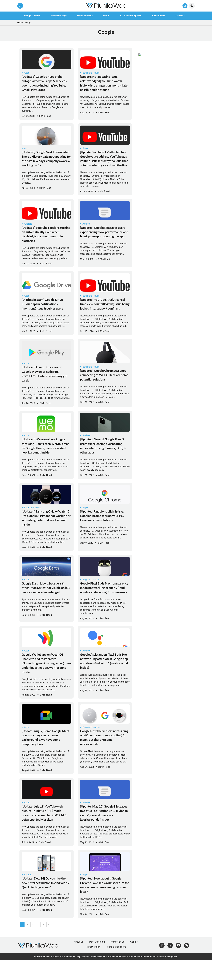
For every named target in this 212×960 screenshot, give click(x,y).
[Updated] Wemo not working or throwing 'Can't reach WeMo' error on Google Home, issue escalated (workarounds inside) (45, 445)
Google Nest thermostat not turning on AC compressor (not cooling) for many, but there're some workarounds (104, 737)
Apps (26, 72)
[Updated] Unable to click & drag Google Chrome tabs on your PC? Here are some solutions (102, 516)
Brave (106, 15)
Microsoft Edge (59, 15)
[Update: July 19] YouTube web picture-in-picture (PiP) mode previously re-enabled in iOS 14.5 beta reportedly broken (44, 813)
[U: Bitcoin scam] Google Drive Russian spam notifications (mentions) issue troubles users (42, 304)
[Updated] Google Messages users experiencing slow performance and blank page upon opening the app (104, 232)
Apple (85, 507)
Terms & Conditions (116, 946)
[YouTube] (178, 945)
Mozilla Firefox (85, 15)
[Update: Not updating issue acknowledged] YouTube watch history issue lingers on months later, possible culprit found (104, 83)
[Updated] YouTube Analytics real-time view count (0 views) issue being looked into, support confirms (105, 304)
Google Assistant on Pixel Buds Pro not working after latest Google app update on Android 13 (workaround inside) (104, 661)
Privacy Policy (93, 946)
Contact (134, 941)
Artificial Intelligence (130, 15)
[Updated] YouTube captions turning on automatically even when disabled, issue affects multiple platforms (46, 234)
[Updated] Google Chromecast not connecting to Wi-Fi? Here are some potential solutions (104, 375)
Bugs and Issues (91, 72)
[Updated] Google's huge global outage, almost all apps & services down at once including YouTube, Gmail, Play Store (44, 83)
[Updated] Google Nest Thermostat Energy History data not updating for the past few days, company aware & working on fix (46, 158)
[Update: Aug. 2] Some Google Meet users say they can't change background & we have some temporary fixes (45, 737)
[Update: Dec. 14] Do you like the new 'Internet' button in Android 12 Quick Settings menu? (46, 882)
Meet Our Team (97, 941)
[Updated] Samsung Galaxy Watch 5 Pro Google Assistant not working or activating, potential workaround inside (46, 518)
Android (28, 223)
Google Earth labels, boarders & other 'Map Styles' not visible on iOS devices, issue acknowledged (46, 587)
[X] (170, 945)
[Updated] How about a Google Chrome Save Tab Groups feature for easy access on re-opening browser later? (104, 884)
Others (179, 15)
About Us (78, 941)
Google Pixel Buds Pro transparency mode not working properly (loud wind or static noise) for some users (104, 587)
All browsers (158, 15)
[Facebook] (162, 945)
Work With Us (117, 941)
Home (20, 22)
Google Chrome (32, 15)
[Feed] (186, 945)
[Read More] (46, 59)
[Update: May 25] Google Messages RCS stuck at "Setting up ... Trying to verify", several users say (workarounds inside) (104, 813)
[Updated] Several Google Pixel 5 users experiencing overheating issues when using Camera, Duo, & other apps (103, 445)
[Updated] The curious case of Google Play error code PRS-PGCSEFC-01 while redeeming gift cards (44, 373)
